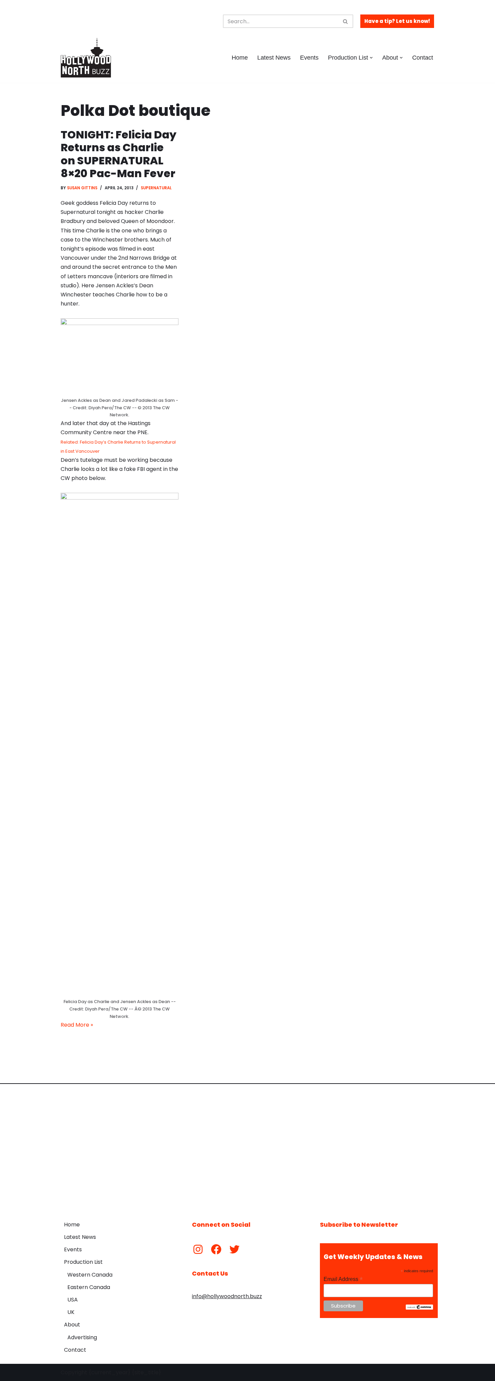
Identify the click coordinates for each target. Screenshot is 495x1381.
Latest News (274, 57)
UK (70, 1312)
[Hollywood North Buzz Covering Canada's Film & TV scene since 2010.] (86, 57)
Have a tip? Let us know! (397, 21)
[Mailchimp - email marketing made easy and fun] (419, 1308)
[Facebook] (216, 1249)
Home (240, 57)
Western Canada (89, 1275)
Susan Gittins (82, 188)
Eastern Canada (88, 1287)
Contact (422, 57)
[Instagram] (198, 1249)
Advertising (82, 1337)
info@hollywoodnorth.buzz (227, 1296)
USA (72, 1300)
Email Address (343, 1279)
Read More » (77, 1025)
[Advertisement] (247, 1147)
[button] (371, 57)
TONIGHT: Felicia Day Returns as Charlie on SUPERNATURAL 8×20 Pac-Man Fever (118, 154)
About (72, 1324)
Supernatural (156, 188)
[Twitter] (234, 1249)
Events (309, 57)
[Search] (345, 21)
